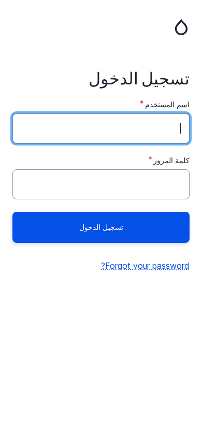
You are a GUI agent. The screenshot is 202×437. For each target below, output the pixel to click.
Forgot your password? (145, 265)
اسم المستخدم (167, 104)
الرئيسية (101, 27)
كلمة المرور (171, 160)
